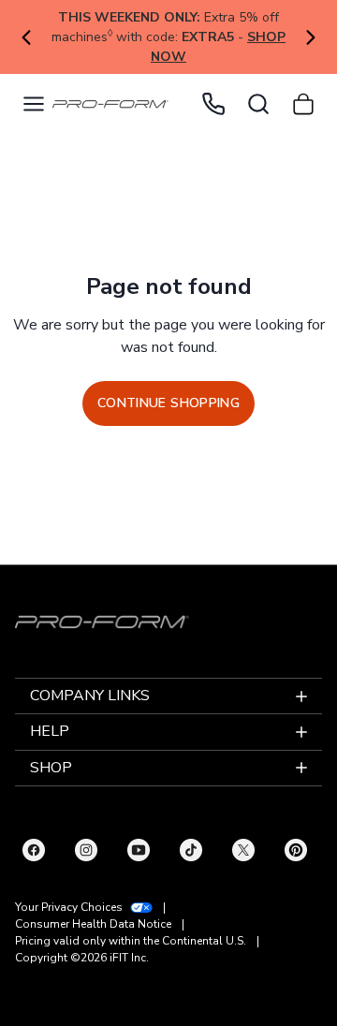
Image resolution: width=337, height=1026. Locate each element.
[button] (33, 103)
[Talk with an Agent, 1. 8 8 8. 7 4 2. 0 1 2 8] (213, 103)
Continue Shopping (168, 403)
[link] (110, 104)
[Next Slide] (310, 37)
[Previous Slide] (26, 37)
